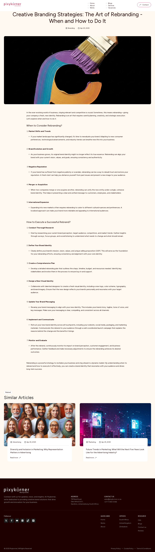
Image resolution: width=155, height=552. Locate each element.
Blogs (110, 3)
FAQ (139, 520)
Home (92, 3)
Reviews (141, 531)
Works (92, 8)
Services (111, 5)
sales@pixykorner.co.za (112, 499)
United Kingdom (125, 523)
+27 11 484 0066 (110, 502)
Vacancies (112, 8)
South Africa (124, 520)
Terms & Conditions (144, 549)
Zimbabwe (123, 527)
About (92, 5)
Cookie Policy (128, 549)
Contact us (142, 527)
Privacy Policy (116, 549)
